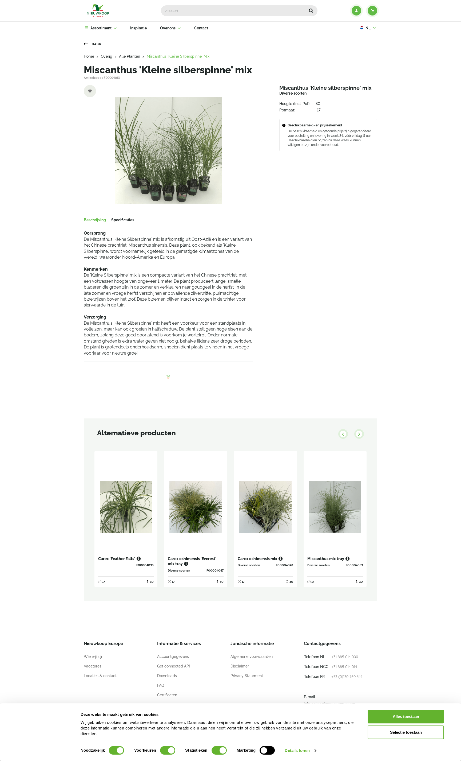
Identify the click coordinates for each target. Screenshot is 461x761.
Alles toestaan (406, 716)
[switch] (167, 750)
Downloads (167, 676)
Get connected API (173, 666)
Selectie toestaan (406, 732)
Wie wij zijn (93, 656)
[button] (311, 11)
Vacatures (92, 666)
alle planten (129, 56)
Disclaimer (239, 666)
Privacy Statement (246, 676)
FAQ (160, 685)
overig (106, 56)
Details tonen (297, 750)
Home (89, 56)
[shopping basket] (372, 10)
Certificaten (167, 695)
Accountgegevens (173, 656)
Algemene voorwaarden (251, 656)
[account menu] (356, 10)
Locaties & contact (100, 676)
